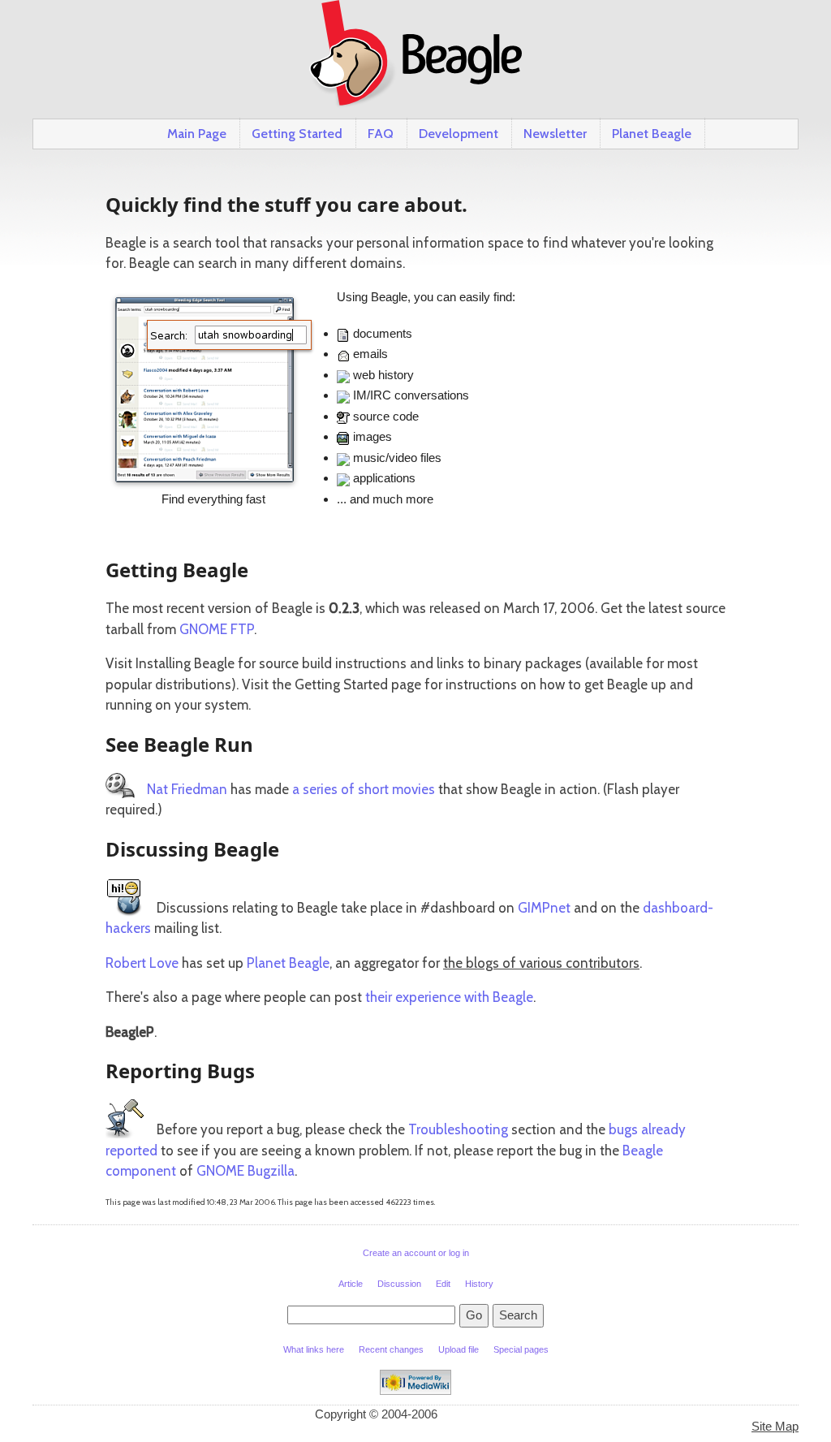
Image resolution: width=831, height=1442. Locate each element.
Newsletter (555, 133)
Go (474, 1315)
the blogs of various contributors (541, 963)
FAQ (381, 133)
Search (518, 1315)
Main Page (196, 133)
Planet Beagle (651, 133)
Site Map (775, 1426)
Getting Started (297, 133)
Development (458, 133)
